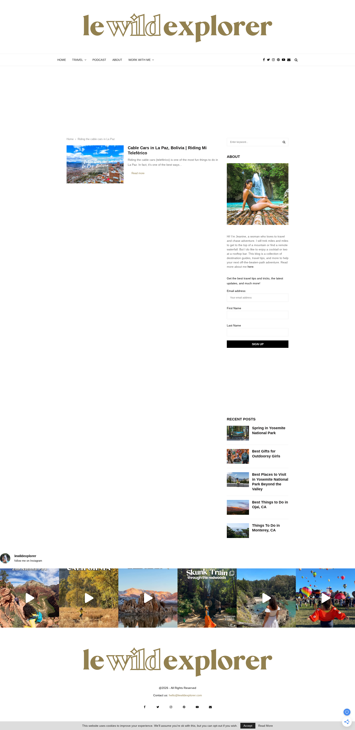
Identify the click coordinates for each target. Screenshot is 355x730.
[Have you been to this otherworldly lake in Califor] (148, 598)
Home (61, 59)
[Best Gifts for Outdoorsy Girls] (238, 456)
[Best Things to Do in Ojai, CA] (238, 507)
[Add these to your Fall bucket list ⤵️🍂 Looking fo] (88, 598)
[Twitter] (269, 59)
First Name (234, 308)
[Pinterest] (279, 59)
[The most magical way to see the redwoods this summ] (207, 598)
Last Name (234, 325)
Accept (247, 725)
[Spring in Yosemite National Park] (238, 433)
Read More (265, 725)
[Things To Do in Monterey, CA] (238, 530)
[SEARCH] (284, 142)
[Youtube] (284, 59)
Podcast (99, 59)
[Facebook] (265, 59)
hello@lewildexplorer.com (185, 695)
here (251, 266)
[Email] (290, 59)
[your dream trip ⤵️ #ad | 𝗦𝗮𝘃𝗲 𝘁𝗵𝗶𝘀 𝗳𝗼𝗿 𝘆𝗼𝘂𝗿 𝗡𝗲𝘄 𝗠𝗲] (325, 598)
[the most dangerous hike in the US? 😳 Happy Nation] (29, 598)
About (117, 59)
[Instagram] (274, 59)
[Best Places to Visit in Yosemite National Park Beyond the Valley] (238, 479)
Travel (77, 59)
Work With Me (139, 59)
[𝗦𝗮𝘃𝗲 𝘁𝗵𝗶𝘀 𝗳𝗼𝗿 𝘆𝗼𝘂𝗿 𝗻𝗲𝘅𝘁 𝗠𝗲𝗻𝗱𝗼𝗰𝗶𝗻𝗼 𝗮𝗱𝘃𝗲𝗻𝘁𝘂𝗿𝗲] (266, 598)
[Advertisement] (177, 97)
